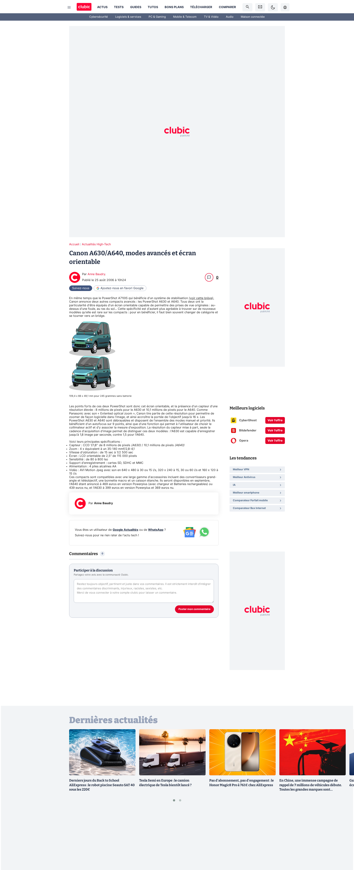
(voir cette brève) (201, 298)
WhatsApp (155, 529)
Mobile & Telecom (185, 16)
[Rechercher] (247, 7)
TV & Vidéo (211, 16)
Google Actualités (125, 529)
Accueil (74, 244)
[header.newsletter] (260, 7)
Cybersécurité (98, 16)
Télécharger (201, 7)
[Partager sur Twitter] (345, 850)
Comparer (227, 7)
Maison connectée (253, 16)
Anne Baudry (96, 274)
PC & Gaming (157, 16)
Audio (229, 16)
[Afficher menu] (69, 7)
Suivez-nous (80, 288)
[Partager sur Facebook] (345, 838)
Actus (102, 7)
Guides (135, 7)
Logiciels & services (128, 16)
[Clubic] (84, 7)
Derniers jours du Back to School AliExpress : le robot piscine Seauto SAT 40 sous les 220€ (102, 785)
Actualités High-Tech (96, 244)
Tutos (153, 7)
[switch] (273, 7)
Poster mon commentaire (194, 609)
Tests (119, 7)
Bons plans (174, 7)
